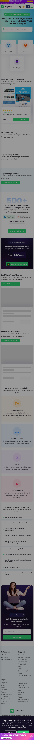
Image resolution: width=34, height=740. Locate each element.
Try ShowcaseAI (6, 738)
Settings (10, 732)
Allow (23, 732)
